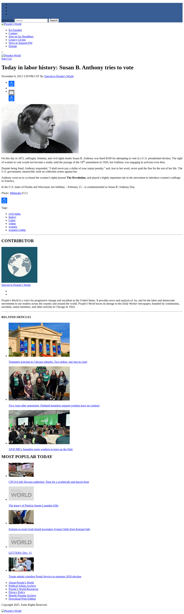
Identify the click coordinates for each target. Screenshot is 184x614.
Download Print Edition (22, 598)
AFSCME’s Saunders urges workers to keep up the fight (41, 449)
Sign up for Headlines (21, 36)
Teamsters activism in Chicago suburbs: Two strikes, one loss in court (48, 361)
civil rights (14, 213)
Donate (13, 46)
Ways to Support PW (21, 42)
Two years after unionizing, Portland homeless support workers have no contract (54, 405)
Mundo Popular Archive (22, 595)
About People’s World (21, 582)
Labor (12, 220)
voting (12, 223)
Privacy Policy (17, 592)
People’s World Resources (23, 589)
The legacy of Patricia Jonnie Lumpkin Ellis (33, 505)
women (13, 226)
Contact (13, 33)
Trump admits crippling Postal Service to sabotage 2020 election (45, 576)
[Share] (96, 84)
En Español (15, 30)
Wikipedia (15, 193)
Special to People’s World (58, 76)
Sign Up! (6, 58)
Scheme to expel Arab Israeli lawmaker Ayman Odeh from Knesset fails (49, 529)
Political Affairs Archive (22, 585)
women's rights (17, 229)
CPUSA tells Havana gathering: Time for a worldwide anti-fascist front (49, 481)
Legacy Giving (17, 39)
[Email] (96, 92)
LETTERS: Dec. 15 (20, 552)
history (12, 217)
